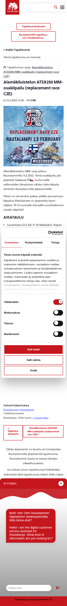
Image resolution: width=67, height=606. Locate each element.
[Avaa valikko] (62, 7)
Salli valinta (33, 359)
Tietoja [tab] (55, 242)
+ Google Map (40, 417)
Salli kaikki (33, 349)
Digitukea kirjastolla (13, 431)
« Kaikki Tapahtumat (16, 49)
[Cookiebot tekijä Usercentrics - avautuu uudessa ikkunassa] (48, 233)
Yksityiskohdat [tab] (33, 242)
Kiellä (33, 370)
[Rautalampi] (12, 7)
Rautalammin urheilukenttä (18, 409)
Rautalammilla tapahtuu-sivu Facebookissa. (33, 36)
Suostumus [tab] (12, 242)
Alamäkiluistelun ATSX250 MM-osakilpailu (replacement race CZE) (43, 431)
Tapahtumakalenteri (33, 26)
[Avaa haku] (55, 7)
